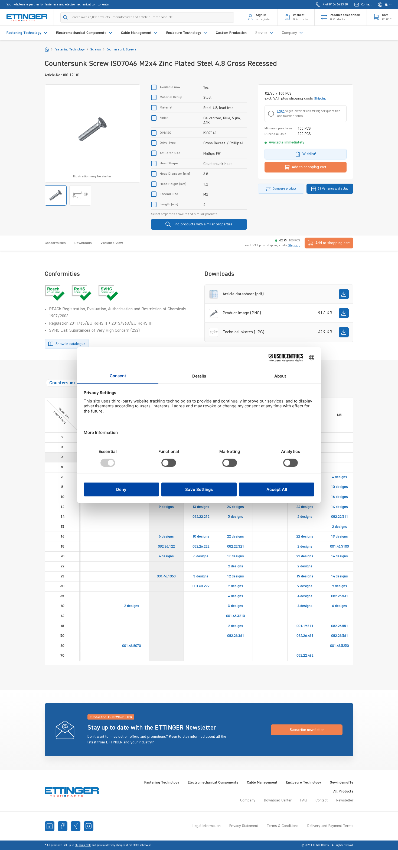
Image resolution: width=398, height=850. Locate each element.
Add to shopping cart (309, 167)
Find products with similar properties (203, 224)
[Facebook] (62, 826)
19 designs (339, 536)
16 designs (339, 497)
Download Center (278, 800)
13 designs (200, 507)
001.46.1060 (166, 576)
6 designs (166, 536)
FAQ (303, 800)
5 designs (235, 517)
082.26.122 (166, 546)
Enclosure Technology (303, 782)
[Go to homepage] (26, 17)
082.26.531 (339, 596)
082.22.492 (304, 655)
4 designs (339, 477)
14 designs (339, 507)
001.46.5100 (339, 546)
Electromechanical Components (213, 782)
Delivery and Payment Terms (330, 826)
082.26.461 (304, 636)
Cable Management (262, 782)
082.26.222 (201, 546)
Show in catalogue (70, 344)
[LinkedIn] (49, 826)
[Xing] (75, 826)
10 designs (339, 487)
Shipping (320, 98)
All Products (343, 791)
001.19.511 (304, 626)
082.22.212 (201, 517)
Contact (321, 800)
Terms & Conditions (283, 826)
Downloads (83, 243)
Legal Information (207, 826)
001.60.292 (201, 586)
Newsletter (344, 800)
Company (247, 800)
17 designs (235, 556)
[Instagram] (88, 826)
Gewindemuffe (341, 782)
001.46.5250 (339, 646)
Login (281, 111)
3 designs (235, 606)
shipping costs (83, 845)
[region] (92, 145)
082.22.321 (235, 546)
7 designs (235, 586)
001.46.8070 (131, 646)
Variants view (111, 243)
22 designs (235, 536)
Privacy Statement (243, 826)
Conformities (55, 243)
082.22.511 (339, 517)
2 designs (304, 517)
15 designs (304, 576)
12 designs (235, 576)
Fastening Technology (161, 782)
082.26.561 (339, 636)
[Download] (344, 294)
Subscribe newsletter (307, 730)
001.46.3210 (235, 616)
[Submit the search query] (65, 17)
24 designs (235, 507)
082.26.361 (235, 636)
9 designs (166, 507)
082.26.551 (339, 626)
